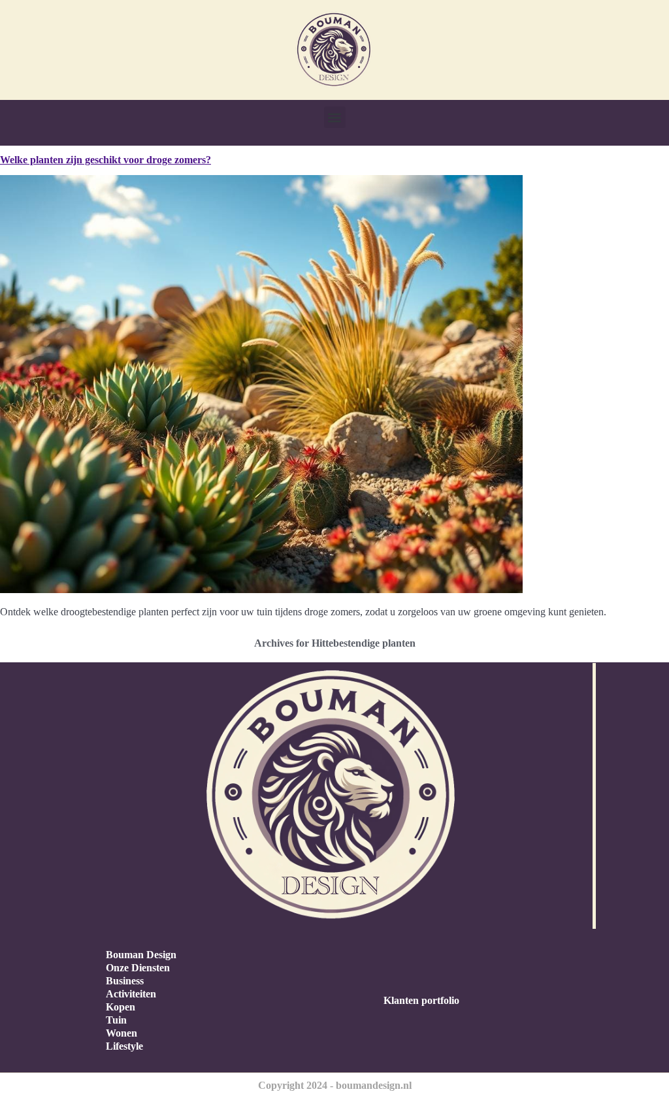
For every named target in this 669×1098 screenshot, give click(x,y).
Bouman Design (141, 954)
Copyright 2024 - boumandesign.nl (335, 1085)
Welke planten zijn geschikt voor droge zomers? (105, 159)
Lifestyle (124, 1046)
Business (125, 980)
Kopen (120, 1006)
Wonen (121, 1033)
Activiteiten (131, 993)
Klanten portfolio (421, 1000)
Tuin (116, 1019)
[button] (335, 117)
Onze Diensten (138, 967)
